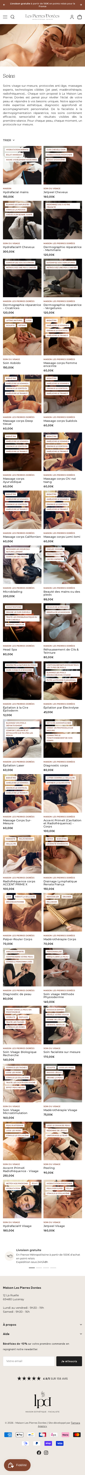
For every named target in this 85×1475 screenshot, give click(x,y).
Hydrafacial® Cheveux (19, 247)
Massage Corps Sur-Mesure (17, 822)
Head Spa (10, 649)
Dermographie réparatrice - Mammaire (62, 249)
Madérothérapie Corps (59, 939)
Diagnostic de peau (17, 994)
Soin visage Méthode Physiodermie (58, 996)
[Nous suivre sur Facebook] (39, 1452)
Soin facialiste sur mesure (62, 1052)
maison (7, 188)
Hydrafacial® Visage (17, 1226)
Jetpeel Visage (54, 1226)
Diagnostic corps (55, 765)
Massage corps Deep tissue (18, 422)
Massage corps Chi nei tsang (59, 480)
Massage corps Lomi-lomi (61, 536)
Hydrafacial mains (15, 192)
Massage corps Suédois (60, 420)
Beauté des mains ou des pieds (61, 593)
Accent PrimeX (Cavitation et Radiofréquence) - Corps (62, 823)
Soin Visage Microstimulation (15, 1112)
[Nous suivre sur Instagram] (46, 1452)
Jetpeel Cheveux (55, 192)
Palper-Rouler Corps (17, 939)
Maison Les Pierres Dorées (59, 243)
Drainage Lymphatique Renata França (60, 883)
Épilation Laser (13, 765)
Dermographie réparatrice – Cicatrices (22, 307)
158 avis (62, 1378)
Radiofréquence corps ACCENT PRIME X (19, 883)
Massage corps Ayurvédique (13, 480)
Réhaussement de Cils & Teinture (61, 651)
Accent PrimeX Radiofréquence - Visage (21, 1170)
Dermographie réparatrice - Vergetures (62, 307)
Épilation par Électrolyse (61, 707)
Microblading (12, 591)
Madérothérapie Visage (60, 1110)
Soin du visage (51, 188)
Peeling (49, 1168)
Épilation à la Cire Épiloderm (15, 709)
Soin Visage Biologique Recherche (20, 1054)
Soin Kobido (12, 363)
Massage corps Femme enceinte (60, 365)
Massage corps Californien (22, 536)
